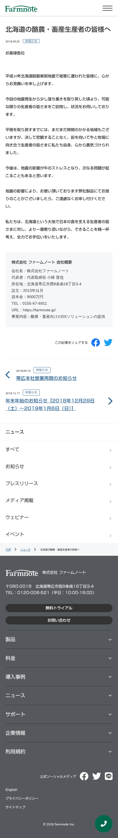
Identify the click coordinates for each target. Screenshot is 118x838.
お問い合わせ (59, 620)
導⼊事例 (15, 676)
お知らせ (31, 41)
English (11, 789)
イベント (14, 534)
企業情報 (15, 732)
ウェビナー (17, 517)
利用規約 (15, 751)
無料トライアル (59, 608)
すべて (12, 449)
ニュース (25, 549)
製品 (10, 639)
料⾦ (10, 658)
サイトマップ (15, 807)
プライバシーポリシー (21, 798)
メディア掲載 (19, 500)
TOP (8, 549)
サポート (15, 714)
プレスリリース (21, 483)
